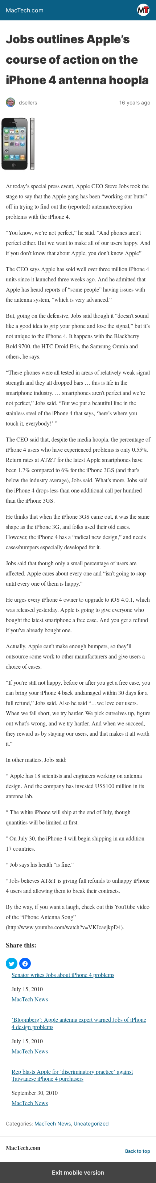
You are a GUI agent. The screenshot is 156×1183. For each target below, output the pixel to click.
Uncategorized (91, 1123)
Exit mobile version (78, 1172)
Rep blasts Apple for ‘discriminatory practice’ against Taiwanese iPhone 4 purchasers (72, 1075)
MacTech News (30, 999)
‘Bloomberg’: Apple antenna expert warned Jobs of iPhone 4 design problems (79, 1023)
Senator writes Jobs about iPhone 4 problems (63, 974)
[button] (11, 963)
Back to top (137, 1151)
